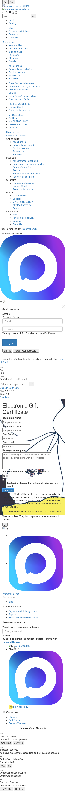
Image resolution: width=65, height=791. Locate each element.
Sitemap (13, 717)
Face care (14, 54)
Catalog (12, 20)
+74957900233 (22, 645)
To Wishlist (6, 789)
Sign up (7, 350)
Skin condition (16, 51)
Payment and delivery (19, 31)
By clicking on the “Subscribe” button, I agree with (29, 640)
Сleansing (14, 57)
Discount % (8, 42)
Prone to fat (14, 75)
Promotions (8, 593)
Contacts (13, 34)
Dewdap (13, 127)
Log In (9, 343)
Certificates (14, 720)
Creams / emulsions (19, 89)
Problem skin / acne (18, 72)
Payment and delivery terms (23, 611)
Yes (3, 765)
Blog (11, 27)
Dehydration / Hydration (20, 69)
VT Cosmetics (16, 114)
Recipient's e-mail (11, 425)
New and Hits (15, 45)
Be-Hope (13, 118)
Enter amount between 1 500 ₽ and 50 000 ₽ (25, 471)
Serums (12, 92)
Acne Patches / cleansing (21, 83)
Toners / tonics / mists (19, 99)
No (9, 765)
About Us (13, 37)
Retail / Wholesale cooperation (24, 617)
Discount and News (18, 48)
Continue (18, 742)
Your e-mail (8, 442)
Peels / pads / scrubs (19, 110)
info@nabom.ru (29, 228)
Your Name (8, 434)
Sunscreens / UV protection (22, 95)
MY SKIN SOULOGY (19, 121)
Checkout (4, 397)
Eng (12, 2)
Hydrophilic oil (16, 107)
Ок (5, 524)
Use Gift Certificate (9, 387)
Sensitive (13, 78)
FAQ (16, 593)
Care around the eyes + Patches (25, 86)
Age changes (15, 65)
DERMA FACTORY (18, 124)
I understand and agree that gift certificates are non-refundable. (30, 484)
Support (13, 614)
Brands (12, 61)
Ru (5, 2)
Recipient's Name (11, 417)
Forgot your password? (26, 350)
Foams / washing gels (19, 103)
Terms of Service (11, 641)
